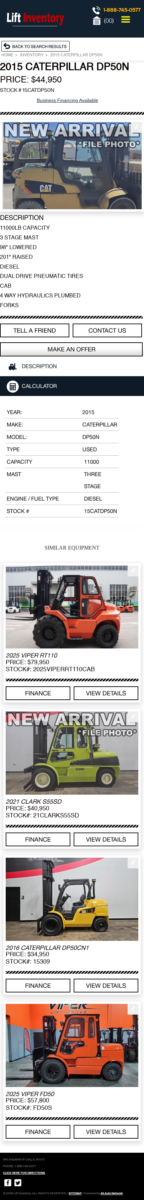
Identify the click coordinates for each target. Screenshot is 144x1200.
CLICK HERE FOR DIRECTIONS (24, 1173)
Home (7, 55)
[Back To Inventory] (37, 46)
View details (106, 693)
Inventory (32, 55)
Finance (38, 693)
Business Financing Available (67, 100)
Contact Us (107, 330)
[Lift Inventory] (35, 33)
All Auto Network (111, 1193)
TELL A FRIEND (34, 330)
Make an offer (71, 349)
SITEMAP (75, 1193)
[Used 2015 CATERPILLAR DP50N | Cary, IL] (72, 165)
